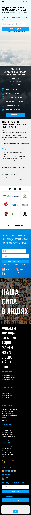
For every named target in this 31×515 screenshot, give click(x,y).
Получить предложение (15, 29)
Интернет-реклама (7, 387)
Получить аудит (15, 491)
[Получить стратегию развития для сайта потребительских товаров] (15, 110)
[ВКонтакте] (5, 471)
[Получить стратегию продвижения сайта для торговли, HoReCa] (15, 90)
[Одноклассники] (14, 471)
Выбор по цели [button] (15, 84)
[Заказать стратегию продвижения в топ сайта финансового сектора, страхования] (15, 102)
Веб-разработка (6, 443)
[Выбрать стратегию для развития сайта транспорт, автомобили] (15, 106)
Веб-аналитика (6, 425)
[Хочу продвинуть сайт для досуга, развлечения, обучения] (15, 98)
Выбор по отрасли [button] (15, 81)
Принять (15, 511)
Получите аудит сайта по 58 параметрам (13, 483)
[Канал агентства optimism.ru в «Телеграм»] (8, 471)
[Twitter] (12, 471)
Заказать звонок (15, 261)
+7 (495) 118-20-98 (23, 1)
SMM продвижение (7, 405)
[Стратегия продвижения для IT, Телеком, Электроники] (15, 94)
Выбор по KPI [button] (15, 79)
